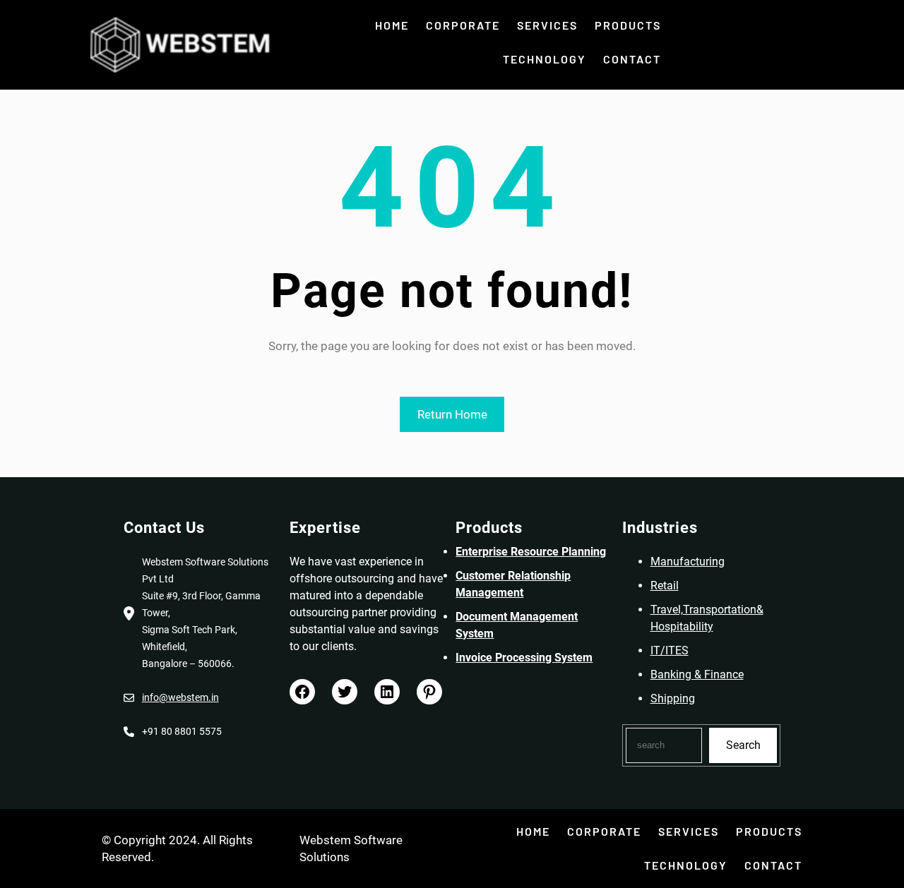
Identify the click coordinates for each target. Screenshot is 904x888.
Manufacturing (687, 561)
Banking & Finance (697, 674)
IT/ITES (669, 650)
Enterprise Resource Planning (531, 551)
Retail (664, 585)
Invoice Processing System (524, 657)
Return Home (452, 414)
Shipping (672, 698)
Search (743, 745)
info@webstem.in (180, 697)
